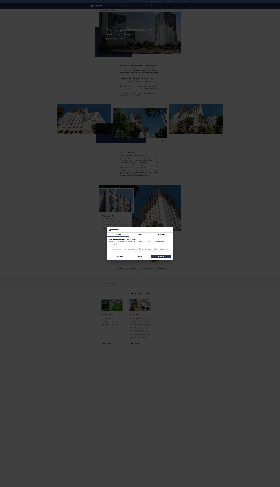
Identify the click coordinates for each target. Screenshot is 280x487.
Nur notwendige (119, 256)
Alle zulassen (161, 256)
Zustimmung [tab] (118, 234)
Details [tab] (140, 234)
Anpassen (139, 256)
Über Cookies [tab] (161, 234)
